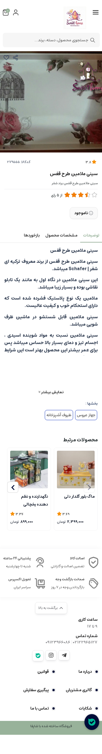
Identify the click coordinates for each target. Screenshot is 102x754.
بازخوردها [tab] (32, 235)
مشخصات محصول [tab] (61, 235)
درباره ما (85, 671)
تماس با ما (39, 708)
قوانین (43, 671)
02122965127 (85, 642)
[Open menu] (95, 12)
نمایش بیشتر (51, 392)
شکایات (85, 708)
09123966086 (58, 642)
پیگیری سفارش (36, 690)
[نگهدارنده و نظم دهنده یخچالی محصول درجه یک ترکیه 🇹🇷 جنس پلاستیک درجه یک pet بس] (29, 469)
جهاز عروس (86, 415)
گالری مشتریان (79, 690)
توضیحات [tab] (91, 235)
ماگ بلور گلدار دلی (79, 496)
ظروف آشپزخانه (58, 415)
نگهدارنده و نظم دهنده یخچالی (34, 500)
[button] (12, 487)
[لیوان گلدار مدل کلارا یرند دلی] (76, 469)
